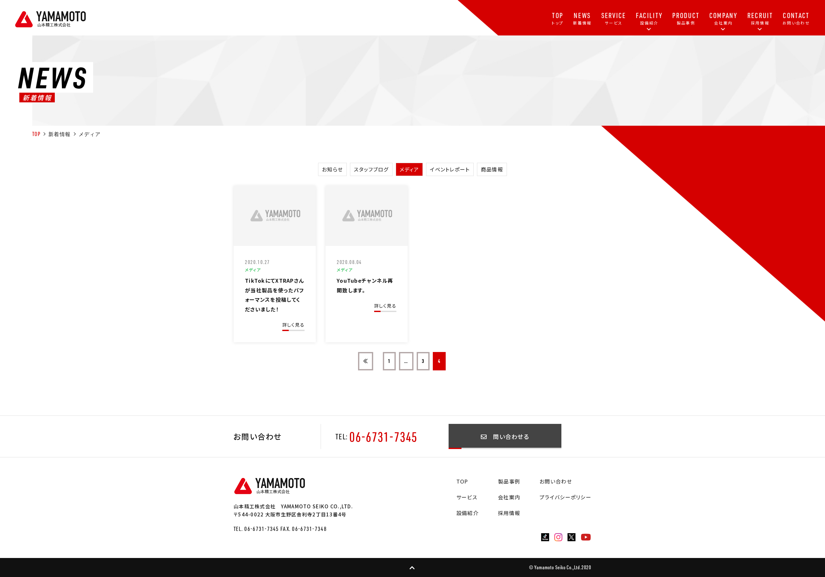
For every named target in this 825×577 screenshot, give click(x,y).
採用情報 (509, 513)
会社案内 (509, 497)
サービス (466, 497)
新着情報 (59, 134)
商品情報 (492, 169)
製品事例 (509, 481)
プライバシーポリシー (565, 497)
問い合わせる (508, 436)
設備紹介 (467, 513)
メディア (409, 169)
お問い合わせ (555, 481)
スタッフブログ (371, 169)
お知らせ (332, 169)
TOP (36, 134)
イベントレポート (450, 169)
